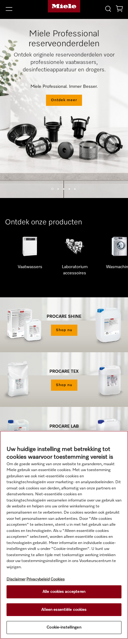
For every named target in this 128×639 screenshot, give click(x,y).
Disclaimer (16, 579)
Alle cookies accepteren (64, 592)
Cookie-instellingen (64, 627)
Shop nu (64, 330)
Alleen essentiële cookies (63, 610)
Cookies (58, 579)
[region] (64, 535)
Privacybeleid (38, 579)
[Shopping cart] (119, 10)
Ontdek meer (64, 100)
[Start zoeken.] (108, 8)
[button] (21, 9)
